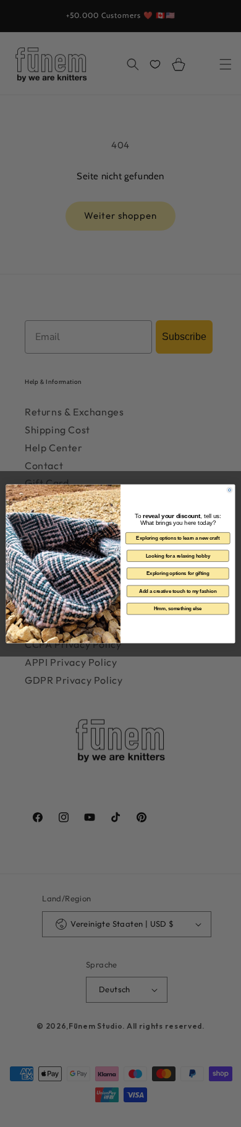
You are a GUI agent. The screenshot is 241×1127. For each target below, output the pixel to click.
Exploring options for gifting (177, 573)
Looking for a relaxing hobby (178, 555)
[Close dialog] (230, 489)
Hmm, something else (178, 608)
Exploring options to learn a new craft (177, 537)
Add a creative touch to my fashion (178, 590)
